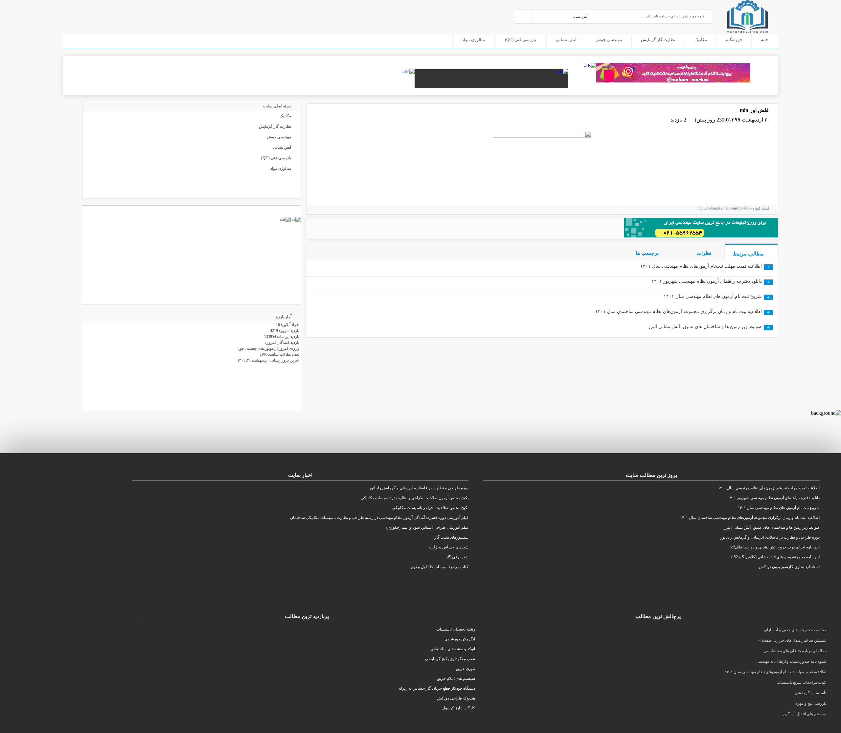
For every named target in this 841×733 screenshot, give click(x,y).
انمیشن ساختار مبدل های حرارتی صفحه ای (791, 640)
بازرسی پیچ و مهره (810, 703)
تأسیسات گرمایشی (810, 693)
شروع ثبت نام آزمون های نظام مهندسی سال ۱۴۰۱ (713, 296)
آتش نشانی (566, 39)
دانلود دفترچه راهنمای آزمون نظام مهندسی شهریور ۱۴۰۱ (706, 281)
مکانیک (700, 39)
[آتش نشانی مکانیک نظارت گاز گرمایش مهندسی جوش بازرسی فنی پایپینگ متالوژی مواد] (563, 16)
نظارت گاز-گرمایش (658, 39)
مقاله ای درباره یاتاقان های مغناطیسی (795, 651)
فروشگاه (734, 39)
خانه (764, 39)
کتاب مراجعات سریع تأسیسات (801, 682)
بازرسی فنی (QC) (520, 39)
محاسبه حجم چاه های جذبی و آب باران (795, 630)
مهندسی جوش (609, 39)
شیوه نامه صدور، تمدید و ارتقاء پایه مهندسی (791, 661)
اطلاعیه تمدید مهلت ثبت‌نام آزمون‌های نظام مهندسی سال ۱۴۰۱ (701, 266)
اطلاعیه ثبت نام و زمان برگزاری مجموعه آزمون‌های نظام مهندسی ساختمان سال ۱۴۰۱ (678, 311)
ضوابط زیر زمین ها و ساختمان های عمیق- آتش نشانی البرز (705, 326)
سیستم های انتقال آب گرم (804, 714)
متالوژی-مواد (473, 39)
